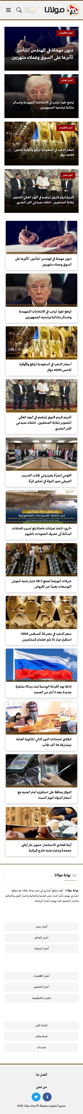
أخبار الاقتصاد (41, 976)
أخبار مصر (41, 927)
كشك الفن (41, 1025)
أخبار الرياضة (41, 949)
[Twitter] (36, 1097)
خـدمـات (41, 1047)
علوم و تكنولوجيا (41, 998)
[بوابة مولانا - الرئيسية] (61, 10)
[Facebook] (47, 1097)
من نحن (41, 1087)
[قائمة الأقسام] (8, 10)
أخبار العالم (41, 938)
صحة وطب (41, 1036)
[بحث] (19, 10)
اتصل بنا (41, 1075)
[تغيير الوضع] (29, 10)
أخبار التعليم (41, 987)
